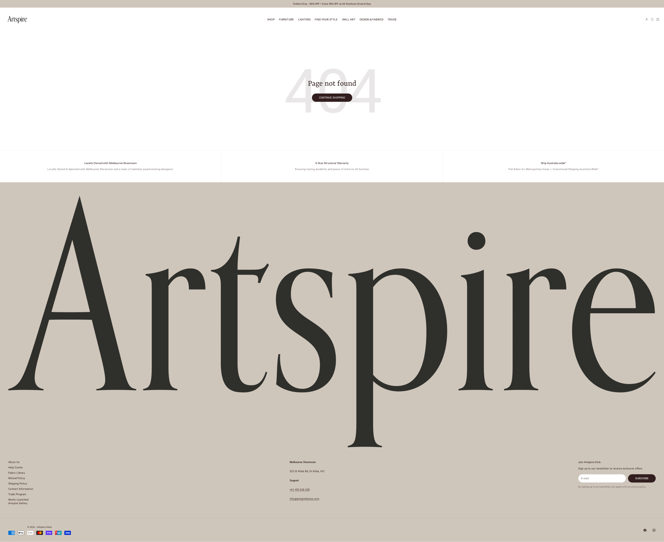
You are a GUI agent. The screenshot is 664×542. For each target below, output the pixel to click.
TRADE (392, 19)
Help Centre (15, 467)
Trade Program (17, 494)
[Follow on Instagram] (654, 530)
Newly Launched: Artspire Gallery (18, 501)
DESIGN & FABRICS (371, 19)
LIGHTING (304, 19)
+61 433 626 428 (300, 489)
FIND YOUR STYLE (326, 19)
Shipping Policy (17, 483)
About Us (14, 462)
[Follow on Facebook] (645, 530)
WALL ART (349, 19)
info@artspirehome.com (304, 498)
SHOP (271, 19)
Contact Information (20, 488)
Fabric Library (16, 472)
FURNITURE (286, 19)
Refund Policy (16, 478)
